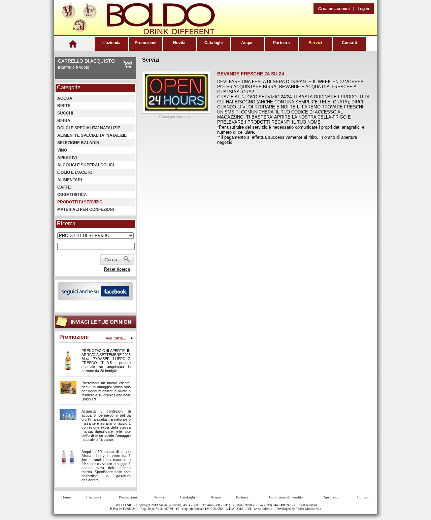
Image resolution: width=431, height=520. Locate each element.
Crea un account (334, 8)
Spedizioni (332, 497)
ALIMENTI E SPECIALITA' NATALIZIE (92, 135)
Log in (363, 8)
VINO (62, 150)
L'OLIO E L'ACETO (74, 172)
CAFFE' (64, 187)
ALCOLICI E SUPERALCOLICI (85, 165)
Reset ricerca (117, 269)
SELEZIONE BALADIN (78, 142)
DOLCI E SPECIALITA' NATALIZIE (88, 128)
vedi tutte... (116, 338)
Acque (247, 42)
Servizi (315, 42)
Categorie (68, 87)
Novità (179, 42)
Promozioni (145, 42)
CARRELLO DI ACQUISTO (86, 61)
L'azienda (111, 42)
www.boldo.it (263, 509)
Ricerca (66, 223)
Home (66, 497)
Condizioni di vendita (286, 497)
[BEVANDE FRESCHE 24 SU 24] (176, 112)
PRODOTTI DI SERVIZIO (79, 202)
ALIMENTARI (69, 179)
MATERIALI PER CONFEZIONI (85, 209)
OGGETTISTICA (72, 194)
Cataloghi (213, 42)
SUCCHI (65, 113)
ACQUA (64, 98)
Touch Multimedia (308, 509)
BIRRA (63, 120)
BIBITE (63, 105)
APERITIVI (67, 157)
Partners (281, 42)
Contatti (349, 42)
